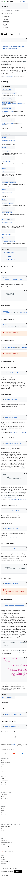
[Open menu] (2, 1)
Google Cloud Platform (6, 861)
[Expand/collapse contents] (8, 16)
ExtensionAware (11, 252)
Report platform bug (5, 840)
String (3, 113)
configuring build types (8, 76)
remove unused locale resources (8, 497)
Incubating (6, 89)
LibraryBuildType (6, 48)
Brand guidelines (13, 868)
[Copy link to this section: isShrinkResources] (13, 523)
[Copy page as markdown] (18, 34)
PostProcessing (18, 103)
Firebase (3, 859)
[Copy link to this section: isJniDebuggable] (12, 394)
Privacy (2, 787)
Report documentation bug (6, 842)
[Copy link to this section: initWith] (7, 272)
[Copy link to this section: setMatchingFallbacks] (15, 319)
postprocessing (6, 102)
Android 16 (3, 810)
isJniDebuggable (6, 151)
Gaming (2, 778)
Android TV (3, 803)
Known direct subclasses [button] (14, 46)
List (21, 123)
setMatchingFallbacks (7, 111)
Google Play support (5, 844)
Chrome (2, 857)
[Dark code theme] (26, 38)
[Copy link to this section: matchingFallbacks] (13, 600)
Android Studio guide (5, 826)
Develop (11, 10)
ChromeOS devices (5, 798)
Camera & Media (4, 784)
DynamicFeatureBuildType (19, 46)
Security (2, 764)
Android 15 (3, 812)
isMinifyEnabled (6, 161)
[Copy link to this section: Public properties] (15, 362)
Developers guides (5, 828)
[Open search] (18, 1)
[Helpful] (9, 13)
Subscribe (17, 871)
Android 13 (3, 816)
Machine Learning (4, 780)
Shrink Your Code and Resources (18, 432)
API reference (5, 6)
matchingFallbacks (7, 222)
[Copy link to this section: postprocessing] (11, 306)
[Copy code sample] (26, 290)
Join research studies (5, 846)
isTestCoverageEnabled (8, 203)
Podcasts (3, 773)
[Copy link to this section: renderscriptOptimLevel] (16, 721)
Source (2, 766)
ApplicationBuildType (7, 46)
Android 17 (3, 808)
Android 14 (3, 814)
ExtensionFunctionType (8, 103)
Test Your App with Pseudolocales (18, 499)
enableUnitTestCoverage (8, 140)
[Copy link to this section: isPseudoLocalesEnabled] (17, 438)
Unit (10, 89)
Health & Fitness (4, 782)
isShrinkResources (7, 192)
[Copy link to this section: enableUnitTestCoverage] (17, 367)
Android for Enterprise (5, 762)
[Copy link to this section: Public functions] (14, 266)
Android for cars (4, 800)
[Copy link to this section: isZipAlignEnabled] (12, 578)
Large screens (4, 794)
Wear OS (3, 796)
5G (1, 789)
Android (2, 760)
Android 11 (3, 821)
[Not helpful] (11, 13)
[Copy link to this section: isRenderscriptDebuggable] (18, 505)
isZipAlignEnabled (7, 212)
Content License (14, 744)
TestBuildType (14, 48)
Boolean (4, 137)
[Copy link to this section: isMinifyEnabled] (11, 412)
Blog (2, 771)
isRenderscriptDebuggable (9, 182)
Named (9, 256)
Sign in (24, 1)
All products (3, 863)
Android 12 (3, 819)
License (7, 868)
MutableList (5, 219)
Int (3, 237)
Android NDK (3, 835)
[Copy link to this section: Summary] (9, 82)
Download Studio (4, 832)
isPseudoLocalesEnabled (8, 171)
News (2, 768)
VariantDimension (18, 40)
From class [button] (9, 252)
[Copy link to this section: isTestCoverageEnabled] (16, 543)
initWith (4, 93)
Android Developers (5, 10)
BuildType (12, 93)
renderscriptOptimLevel (8, 241)
